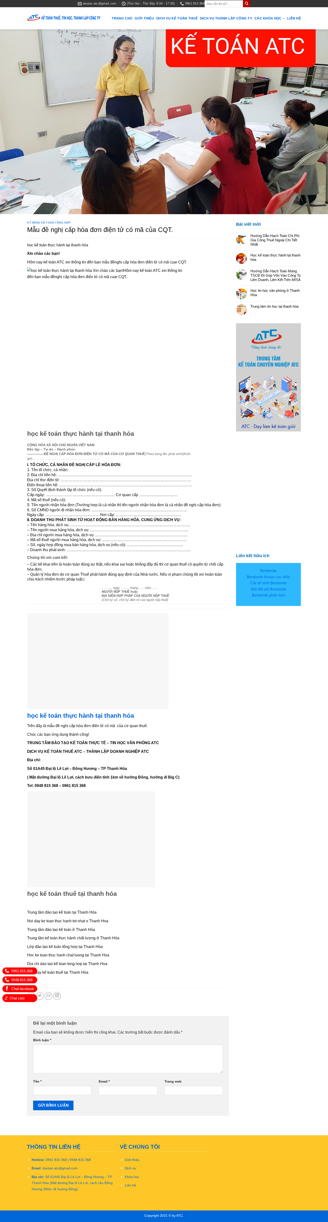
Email (104, 1081)
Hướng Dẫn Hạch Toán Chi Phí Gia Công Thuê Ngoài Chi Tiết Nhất (274, 240)
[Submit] (246, 3)
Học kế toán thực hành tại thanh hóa (275, 257)
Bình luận (42, 1040)
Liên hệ (294, 18)
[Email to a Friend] (48, 996)
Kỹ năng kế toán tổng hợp (48, 222)
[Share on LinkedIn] (57, 996)
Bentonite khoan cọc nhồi (268, 577)
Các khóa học (268, 18)
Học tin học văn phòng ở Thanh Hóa (275, 292)
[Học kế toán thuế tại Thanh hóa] (64, 18)
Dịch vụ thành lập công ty (226, 18)
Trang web (173, 1081)
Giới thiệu (144, 18)
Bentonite (268, 571)
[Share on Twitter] (40, 996)
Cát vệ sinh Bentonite (268, 583)
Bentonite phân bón (268, 595)
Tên (37, 1081)
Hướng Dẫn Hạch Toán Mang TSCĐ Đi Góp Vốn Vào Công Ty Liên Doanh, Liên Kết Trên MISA (275, 275)
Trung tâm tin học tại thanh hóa (274, 306)
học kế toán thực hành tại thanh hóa (80, 715)
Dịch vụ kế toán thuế (177, 18)
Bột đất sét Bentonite (268, 589)
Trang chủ (122, 18)
